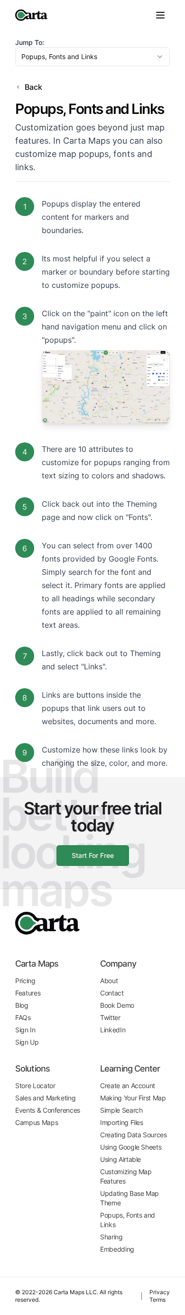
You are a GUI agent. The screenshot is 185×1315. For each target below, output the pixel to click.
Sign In (25, 1030)
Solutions (32, 1068)
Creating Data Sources (133, 1135)
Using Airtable (120, 1159)
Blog (21, 1005)
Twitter (110, 1017)
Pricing (25, 981)
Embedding (117, 1249)
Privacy (159, 1292)
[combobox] (92, 56)
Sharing (111, 1237)
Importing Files (121, 1122)
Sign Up (27, 1042)
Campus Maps (36, 1122)
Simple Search (121, 1110)
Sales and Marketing (45, 1098)
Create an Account (127, 1085)
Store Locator (35, 1085)
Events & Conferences (47, 1110)
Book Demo (117, 1005)
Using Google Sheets (130, 1147)
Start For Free (93, 855)
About (109, 981)
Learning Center (130, 1068)
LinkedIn (112, 1030)
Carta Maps (36, 964)
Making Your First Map (133, 1098)
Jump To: (29, 42)
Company (118, 964)
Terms (157, 1299)
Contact (112, 993)
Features (27, 993)
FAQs (23, 1017)
